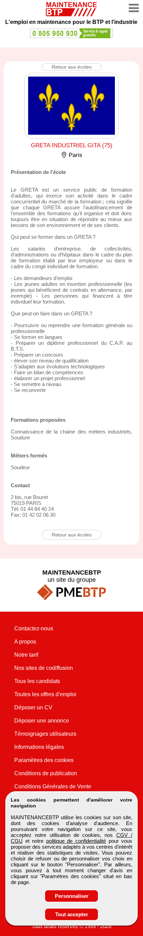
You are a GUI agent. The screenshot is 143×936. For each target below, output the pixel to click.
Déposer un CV (33, 707)
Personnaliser (72, 896)
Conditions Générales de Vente (52, 786)
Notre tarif (26, 655)
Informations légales (39, 747)
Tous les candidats (37, 681)
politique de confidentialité (76, 841)
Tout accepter (71, 914)
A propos (25, 642)
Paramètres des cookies (44, 760)
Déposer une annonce (41, 721)
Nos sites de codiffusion (43, 668)
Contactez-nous (33, 628)
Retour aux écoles (72, 67)
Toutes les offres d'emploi (45, 694)
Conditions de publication (45, 773)
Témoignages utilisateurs (45, 734)
